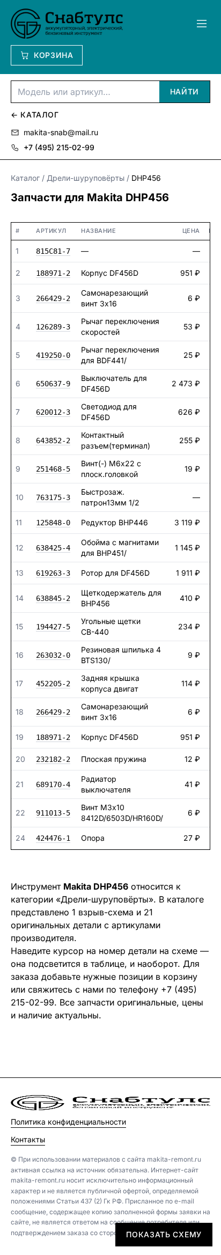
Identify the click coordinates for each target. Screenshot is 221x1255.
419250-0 (53, 355)
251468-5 (53, 469)
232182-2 (53, 759)
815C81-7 (53, 251)
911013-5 (53, 813)
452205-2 (53, 683)
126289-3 (53, 326)
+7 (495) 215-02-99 (59, 147)
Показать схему (164, 1234)
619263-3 (53, 573)
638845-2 (53, 598)
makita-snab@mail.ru (61, 132)
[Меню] (201, 23)
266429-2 (53, 298)
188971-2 (53, 273)
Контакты (28, 1139)
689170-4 (53, 784)
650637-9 (53, 383)
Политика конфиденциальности (68, 1121)
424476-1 (53, 838)
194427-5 (53, 626)
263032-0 (53, 655)
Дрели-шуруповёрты (85, 177)
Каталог (25, 177)
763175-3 (53, 497)
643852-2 (53, 440)
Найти (185, 91)
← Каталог (34, 114)
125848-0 (53, 522)
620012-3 (53, 412)
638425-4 (53, 548)
